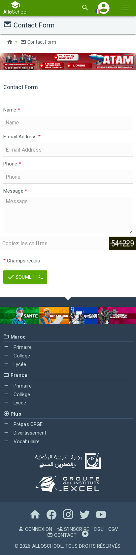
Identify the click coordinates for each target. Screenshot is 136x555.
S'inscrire (76, 529)
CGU (98, 529)
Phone (12, 164)
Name (11, 110)
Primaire (22, 347)
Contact (65, 535)
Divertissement (29, 433)
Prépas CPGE (27, 424)
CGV (113, 529)
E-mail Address (22, 137)
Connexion (38, 529)
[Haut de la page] (85, 535)
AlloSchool (47, 546)
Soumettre (29, 277)
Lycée (19, 364)
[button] (103, 8)
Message (15, 191)
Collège (21, 356)
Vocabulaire (26, 441)
